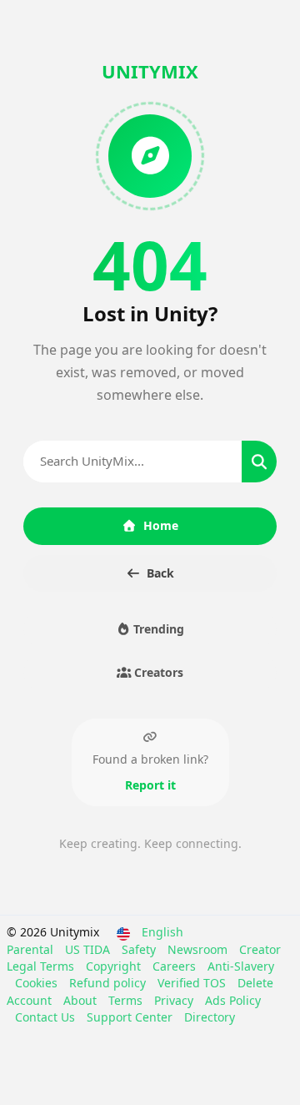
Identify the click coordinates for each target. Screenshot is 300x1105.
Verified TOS (193, 983)
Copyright (115, 966)
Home (160, 525)
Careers (175, 966)
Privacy (175, 1000)
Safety (140, 949)
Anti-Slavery (241, 966)
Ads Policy (233, 1000)
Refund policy (109, 983)
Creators (157, 672)
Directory (209, 1017)
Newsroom (199, 949)
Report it (150, 785)
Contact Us (46, 1017)
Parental (32, 949)
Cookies (38, 983)
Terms (127, 1000)
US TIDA (89, 949)
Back (160, 573)
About (81, 1000)
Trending (157, 629)
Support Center (131, 1017)
